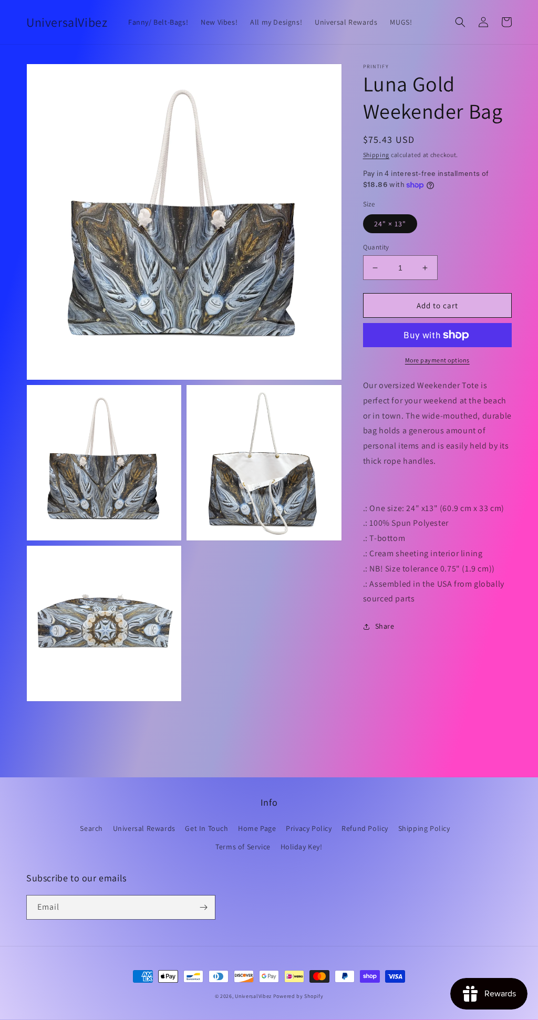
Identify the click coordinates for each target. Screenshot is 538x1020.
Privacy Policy (309, 828)
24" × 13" (390, 223)
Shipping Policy (424, 828)
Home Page (257, 828)
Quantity (376, 247)
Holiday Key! (302, 846)
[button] (460, 22)
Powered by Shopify (298, 996)
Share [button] (385, 626)
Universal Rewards (144, 828)
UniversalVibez (253, 996)
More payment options (437, 360)
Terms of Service (243, 846)
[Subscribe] (203, 907)
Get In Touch (206, 828)
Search (91, 828)
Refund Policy (365, 828)
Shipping (376, 155)
